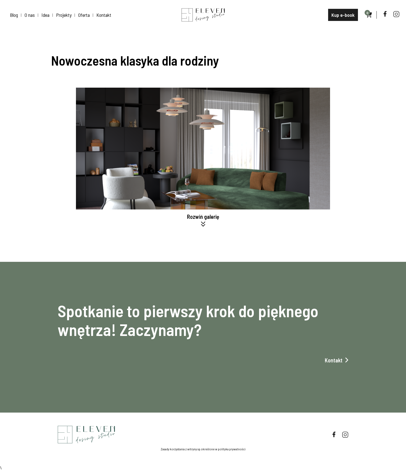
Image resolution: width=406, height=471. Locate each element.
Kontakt (103, 15)
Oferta (84, 15)
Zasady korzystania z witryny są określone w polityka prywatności (203, 449)
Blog (14, 15)
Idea (45, 15)
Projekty (64, 15)
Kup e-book (343, 15)
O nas (30, 15)
